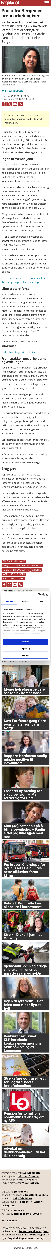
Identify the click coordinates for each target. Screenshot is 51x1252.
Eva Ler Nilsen (31, 1172)
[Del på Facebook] (4, 104)
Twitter (37, 1201)
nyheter (36, 570)
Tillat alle (25, 642)
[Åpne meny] (47, 3)
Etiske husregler (35, 1234)
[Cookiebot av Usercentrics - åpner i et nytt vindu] (38, 594)
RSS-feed (12, 1220)
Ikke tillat (25, 656)
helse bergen (17, 574)
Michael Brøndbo (28, 1176)
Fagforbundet (19, 1191)
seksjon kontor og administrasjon (22, 565)
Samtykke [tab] (9, 601)
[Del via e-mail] (15, 104)
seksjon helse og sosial (16, 570)
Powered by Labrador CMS (25, 1248)
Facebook (24, 1201)
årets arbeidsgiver (13, 578)
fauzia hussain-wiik (14, 561)
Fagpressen (35, 1228)
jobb (5, 574)
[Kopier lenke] (20, 104)
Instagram (8, 1205)
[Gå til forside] (10, 3)
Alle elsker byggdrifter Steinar (20, 352)
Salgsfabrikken (22, 1198)
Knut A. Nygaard (27, 1179)
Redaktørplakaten (30, 1231)
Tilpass (24, 649)
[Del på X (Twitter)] (9, 104)
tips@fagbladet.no (36, 1195)
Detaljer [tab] (25, 601)
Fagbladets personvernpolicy (26, 1238)
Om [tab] (41, 601)
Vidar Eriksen (30, 1183)
